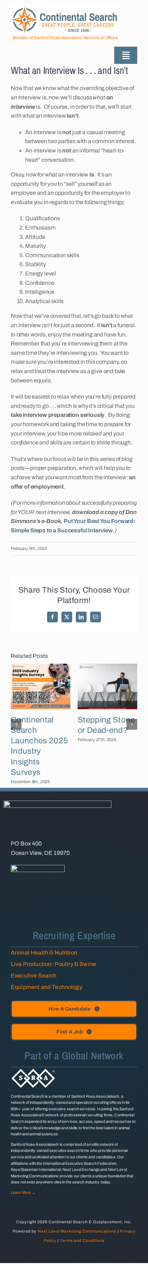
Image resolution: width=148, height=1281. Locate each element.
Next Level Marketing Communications (77, 1231)
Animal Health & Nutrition (44, 953)
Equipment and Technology (46, 987)
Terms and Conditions (82, 1240)
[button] (16, 724)
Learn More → (23, 1192)
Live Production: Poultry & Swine (53, 964)
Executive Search (34, 975)
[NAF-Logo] (38, 868)
